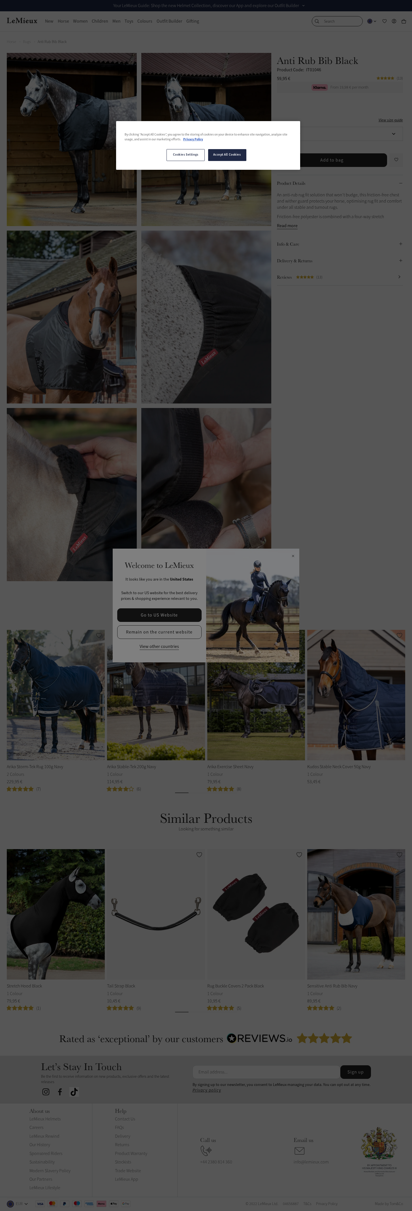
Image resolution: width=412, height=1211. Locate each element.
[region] (208, 145)
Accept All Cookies (227, 155)
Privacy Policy (193, 139)
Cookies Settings (185, 155)
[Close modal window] (293, 556)
